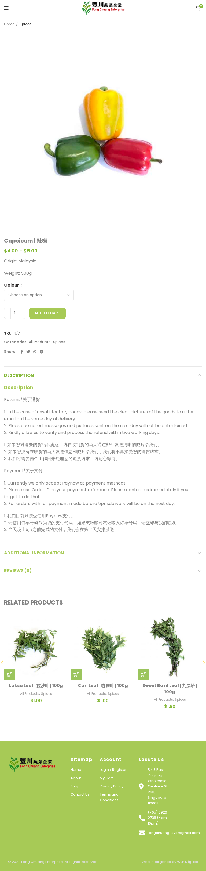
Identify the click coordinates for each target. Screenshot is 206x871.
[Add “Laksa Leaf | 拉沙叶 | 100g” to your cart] (9, 674)
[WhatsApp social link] (35, 351)
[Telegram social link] (41, 351)
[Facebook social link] (22, 351)
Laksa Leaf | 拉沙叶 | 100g (36, 685)
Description (19, 375)
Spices (25, 24)
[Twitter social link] (28, 351)
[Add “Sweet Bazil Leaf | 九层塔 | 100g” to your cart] (143, 674)
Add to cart (47, 313)
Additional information (34, 553)
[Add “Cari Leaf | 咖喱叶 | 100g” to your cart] (76, 674)
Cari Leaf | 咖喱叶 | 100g (103, 685)
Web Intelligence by (170, 861)
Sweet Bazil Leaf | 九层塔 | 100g (169, 688)
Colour (12, 285)
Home (9, 24)
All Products (39, 342)
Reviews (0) (18, 571)
